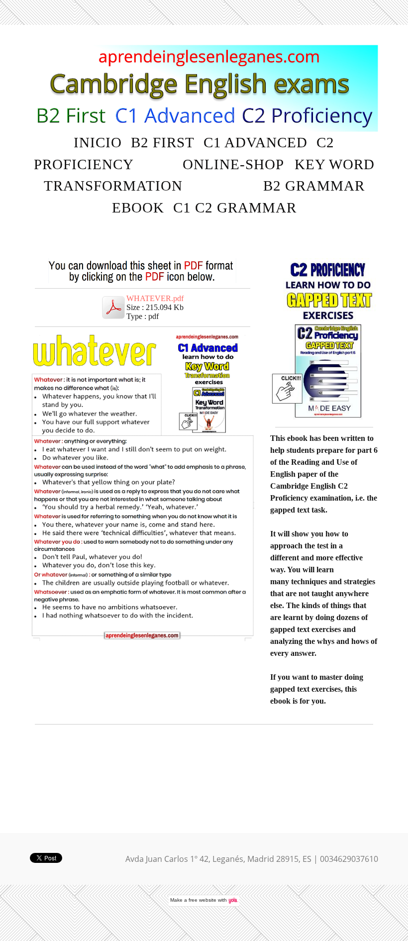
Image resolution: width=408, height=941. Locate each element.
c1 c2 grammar (235, 207)
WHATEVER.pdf (155, 298)
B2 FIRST (163, 142)
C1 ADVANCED (255, 142)
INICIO (98, 142)
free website (202, 900)
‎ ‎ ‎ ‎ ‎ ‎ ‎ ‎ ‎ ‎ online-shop (215, 164)
